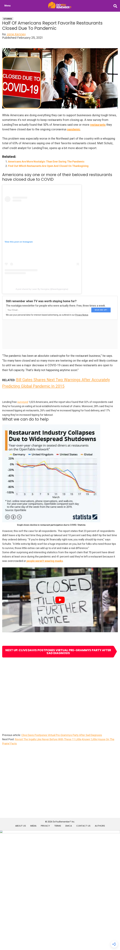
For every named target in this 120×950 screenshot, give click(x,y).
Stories (8, 18)
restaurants (98, 124)
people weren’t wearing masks (44, 560)
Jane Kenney (16, 34)
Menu (7, 5)
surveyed (22, 401)
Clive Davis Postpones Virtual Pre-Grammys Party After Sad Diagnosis (61, 735)
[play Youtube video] (60, 599)
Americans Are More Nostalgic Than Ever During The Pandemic (46, 161)
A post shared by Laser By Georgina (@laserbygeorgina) (42, 289)
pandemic (73, 129)
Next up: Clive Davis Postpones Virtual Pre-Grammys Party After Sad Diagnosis (58, 651)
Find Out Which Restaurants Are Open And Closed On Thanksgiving (48, 165)
